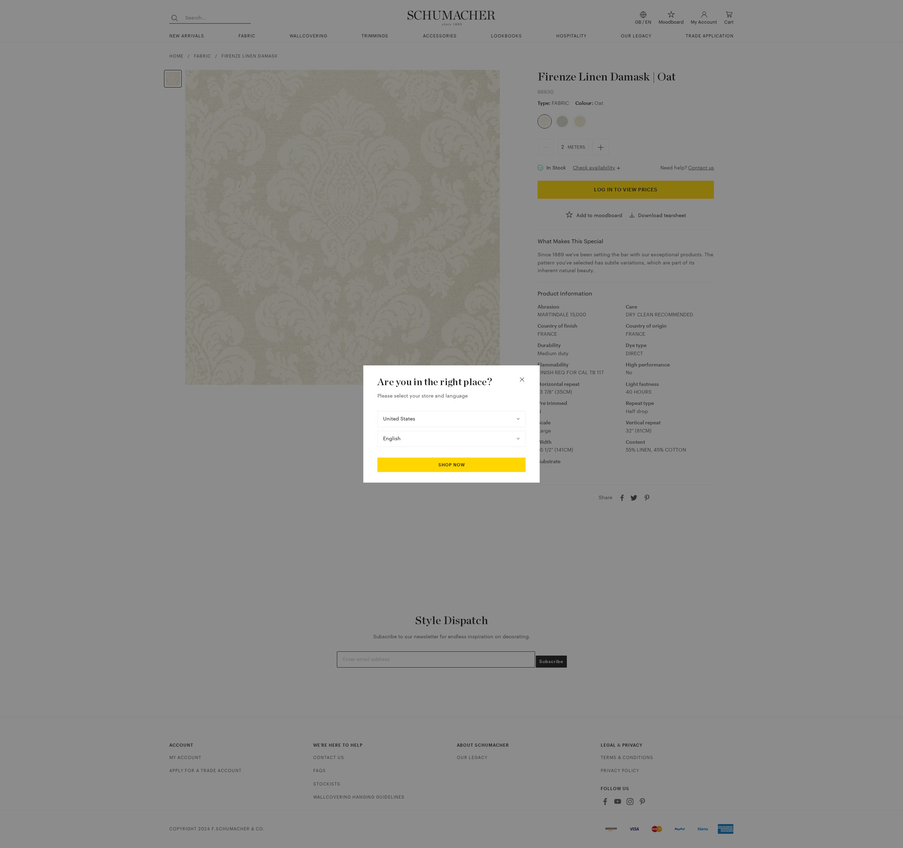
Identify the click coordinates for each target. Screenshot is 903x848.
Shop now (451, 465)
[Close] (522, 379)
